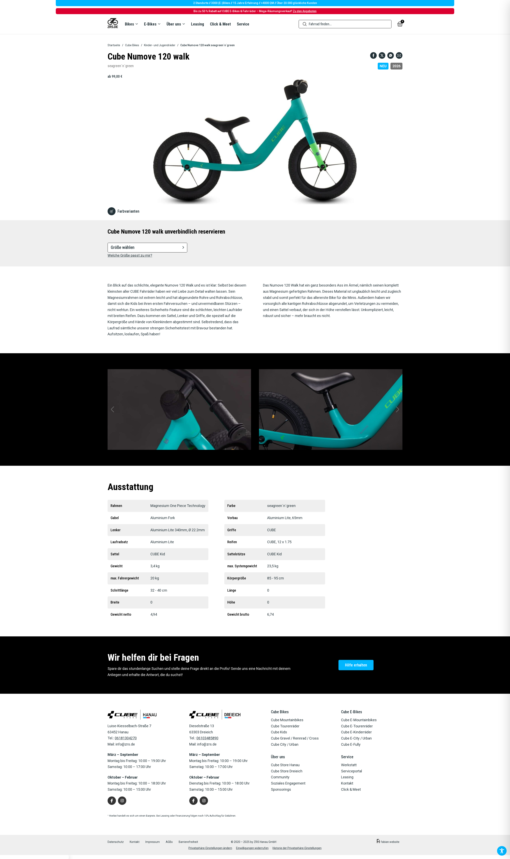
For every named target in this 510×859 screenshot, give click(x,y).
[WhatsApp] (390, 55)
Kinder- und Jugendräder (159, 45)
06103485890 (207, 738)
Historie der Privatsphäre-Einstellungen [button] (297, 848)
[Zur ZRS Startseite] (113, 24)
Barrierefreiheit (188, 841)
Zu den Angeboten (305, 11)
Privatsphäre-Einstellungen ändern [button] (210, 848)
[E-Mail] (399, 55)
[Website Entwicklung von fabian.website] (378, 842)
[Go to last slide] (113, 409)
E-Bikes (150, 24)
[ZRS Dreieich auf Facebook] (193, 800)
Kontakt (134, 841)
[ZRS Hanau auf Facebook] (112, 800)
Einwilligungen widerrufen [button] (252, 848)
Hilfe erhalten (356, 665)
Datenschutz (116, 841)
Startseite (114, 45)
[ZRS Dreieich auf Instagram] (204, 800)
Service (243, 24)
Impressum (152, 841)
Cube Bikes (132, 45)
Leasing (197, 24)
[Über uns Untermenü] (183, 24)
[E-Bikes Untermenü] (159, 24)
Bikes (129, 24)
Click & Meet (220, 24)
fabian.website (390, 841)
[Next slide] (397, 409)
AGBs (169, 841)
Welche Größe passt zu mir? (130, 255)
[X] (382, 55)
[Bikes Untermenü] (136, 24)
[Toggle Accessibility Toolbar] (502, 851)
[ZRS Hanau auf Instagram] (122, 800)
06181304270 (126, 738)
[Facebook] (373, 55)
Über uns (174, 24)
